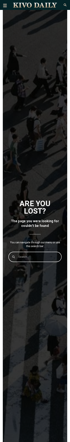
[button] (5, 5)
